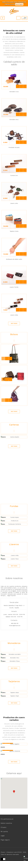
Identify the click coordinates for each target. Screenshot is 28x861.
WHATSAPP (19, 4)
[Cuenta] (18, 18)
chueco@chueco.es (14, 625)
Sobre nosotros (6, 823)
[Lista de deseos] (25, 86)
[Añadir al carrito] (17, 86)
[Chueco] (7, 11)
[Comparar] (21, 86)
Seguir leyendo (11, 595)
